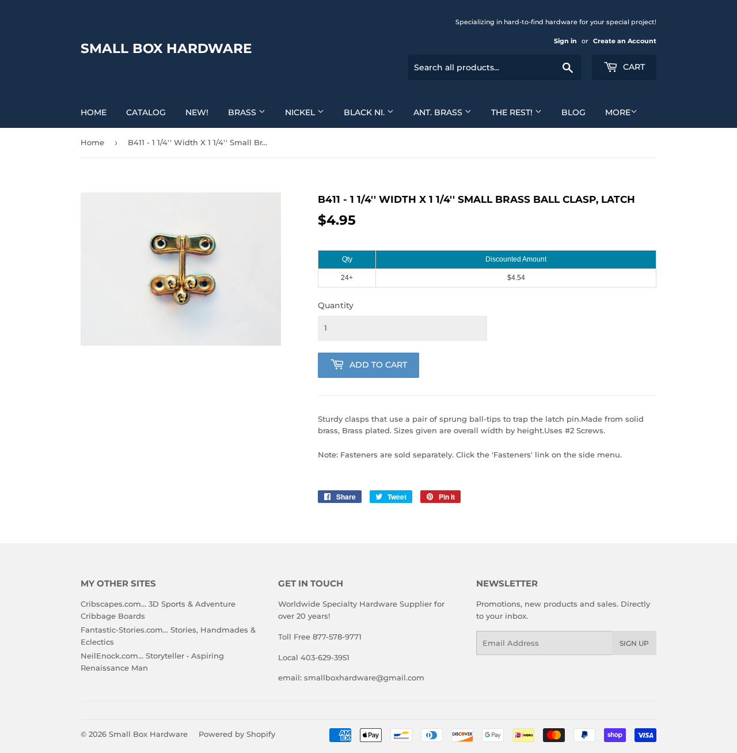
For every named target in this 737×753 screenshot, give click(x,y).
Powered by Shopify (237, 734)
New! (196, 112)
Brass (243, 112)
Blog (573, 112)
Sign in (565, 41)
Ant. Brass (439, 112)
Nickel (301, 112)
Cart (633, 67)
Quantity (336, 305)
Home (94, 112)
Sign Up (634, 643)
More (617, 112)
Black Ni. (365, 112)
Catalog (146, 112)
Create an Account (624, 41)
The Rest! (513, 112)
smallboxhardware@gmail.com (364, 677)
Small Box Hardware (166, 48)
